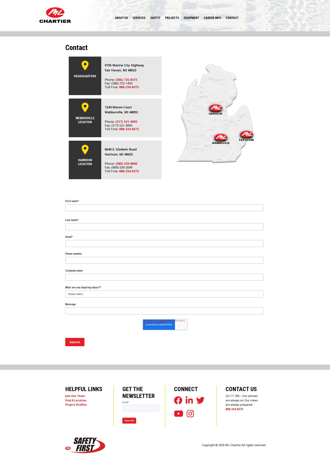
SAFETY (155, 18)
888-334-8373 (129, 87)
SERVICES (139, 18)
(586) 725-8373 (126, 80)
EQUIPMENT (191, 18)
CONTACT (232, 18)
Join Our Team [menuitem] (75, 396)
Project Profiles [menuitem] (76, 405)
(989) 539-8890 (126, 163)
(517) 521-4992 (126, 122)
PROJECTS (172, 18)
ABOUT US (121, 18)
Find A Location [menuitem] (75, 400)
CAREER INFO (212, 18)
